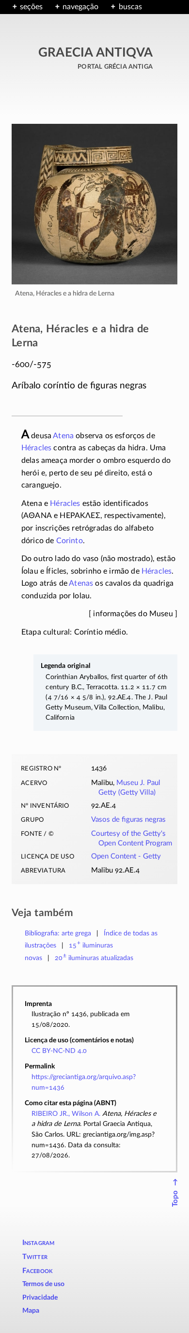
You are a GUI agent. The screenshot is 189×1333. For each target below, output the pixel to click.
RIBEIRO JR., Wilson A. (66, 1113)
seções (31, 7)
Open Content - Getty (126, 856)
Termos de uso (43, 1284)
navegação (80, 7)
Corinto (69, 541)
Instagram (38, 1242)
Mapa (30, 1310)
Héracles (36, 448)
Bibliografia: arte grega (58, 933)
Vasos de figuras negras (128, 819)
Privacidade (40, 1297)
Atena (63, 436)
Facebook (37, 1270)
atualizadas (94, 958)
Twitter (34, 1256)
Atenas (81, 583)
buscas (130, 7)
